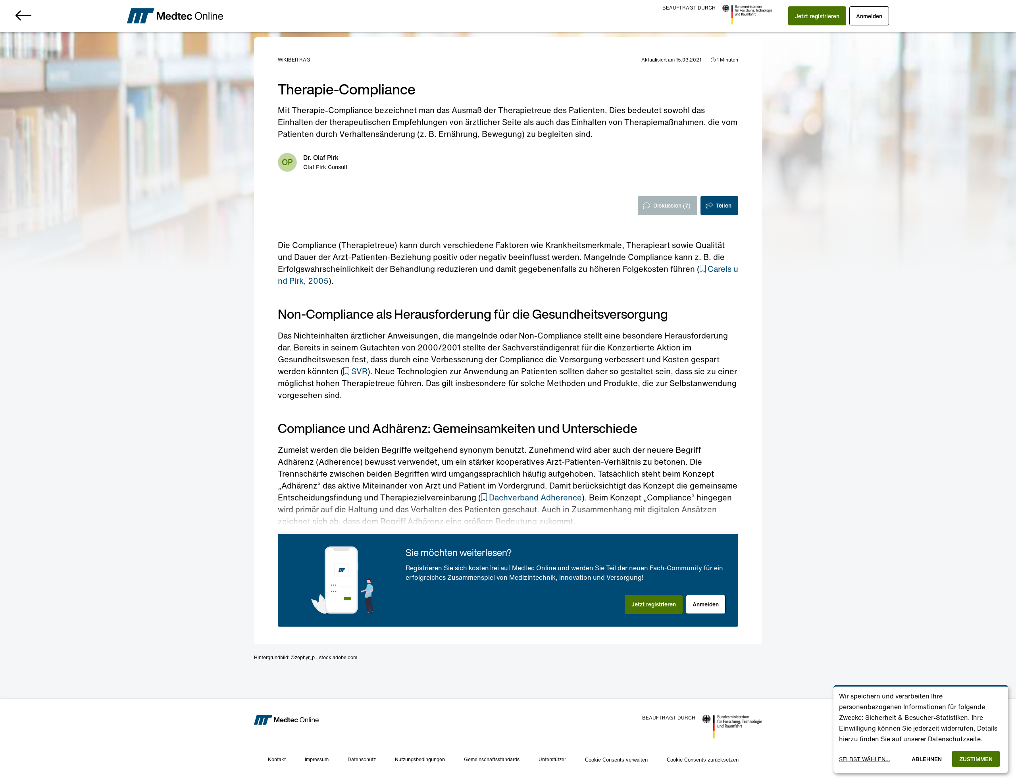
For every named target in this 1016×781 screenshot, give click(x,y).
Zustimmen (976, 759)
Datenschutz (362, 759)
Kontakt (277, 759)
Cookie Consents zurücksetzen (703, 760)
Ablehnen (927, 759)
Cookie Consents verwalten (616, 760)
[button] (817, 15)
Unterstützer (552, 759)
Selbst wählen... (864, 759)
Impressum (317, 759)
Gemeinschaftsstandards (492, 759)
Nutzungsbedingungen (420, 759)
